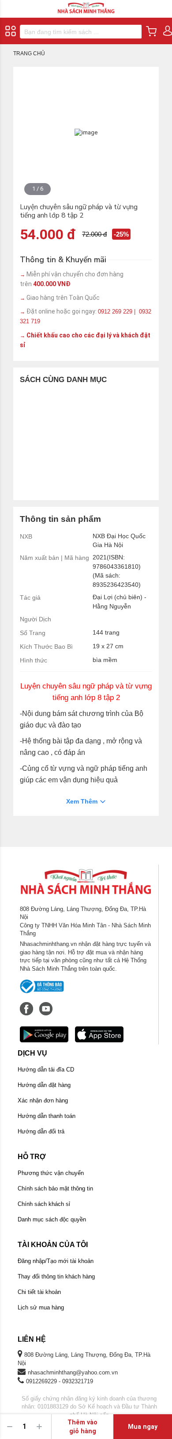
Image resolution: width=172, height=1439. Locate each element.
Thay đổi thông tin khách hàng (56, 1276)
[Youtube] (46, 1004)
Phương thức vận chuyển (51, 1173)
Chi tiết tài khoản (39, 1292)
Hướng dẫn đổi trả (41, 1131)
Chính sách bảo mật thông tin (55, 1188)
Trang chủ (29, 53)
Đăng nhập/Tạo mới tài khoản (55, 1261)
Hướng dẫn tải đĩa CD (46, 1069)
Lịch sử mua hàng (41, 1307)
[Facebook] (27, 1004)
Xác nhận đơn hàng (43, 1100)
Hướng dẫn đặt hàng (44, 1085)
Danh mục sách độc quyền (52, 1219)
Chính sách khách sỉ (44, 1204)
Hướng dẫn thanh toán (46, 1116)
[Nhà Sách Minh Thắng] (86, 3)
